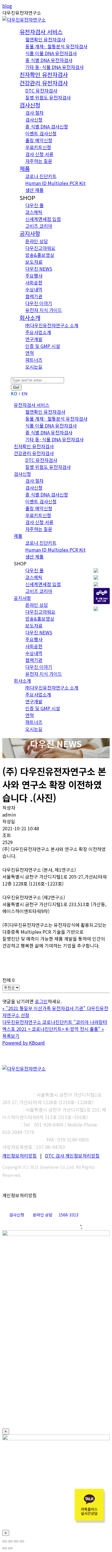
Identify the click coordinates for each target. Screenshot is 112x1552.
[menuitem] (41, 32)
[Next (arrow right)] (10, 1548)
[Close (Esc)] (4, 1541)
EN (25, 393)
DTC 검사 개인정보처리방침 (72, 1155)
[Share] (10, 1541)
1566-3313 (68, 1215)
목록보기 (11, 1035)
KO (14, 393)
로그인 (41, 1001)
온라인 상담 (43, 1215)
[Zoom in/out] (22, 1541)
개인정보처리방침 (19, 1155)
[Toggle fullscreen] (16, 1541)
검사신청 (16, 1215)
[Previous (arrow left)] (4, 1548)
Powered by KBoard (23, 1042)
